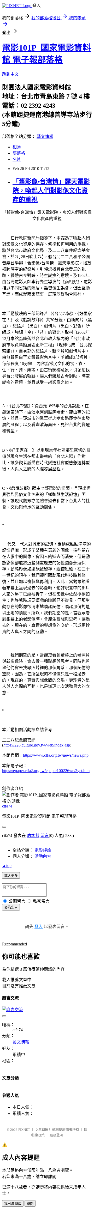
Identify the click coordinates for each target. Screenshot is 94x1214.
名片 (17, 159)
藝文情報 (45, 136)
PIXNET (24, 1130)
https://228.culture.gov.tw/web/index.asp (36, 745)
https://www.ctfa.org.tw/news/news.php (56, 755)
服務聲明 (56, 1135)
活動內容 (42, 856)
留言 (44, 835)
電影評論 (42, 850)
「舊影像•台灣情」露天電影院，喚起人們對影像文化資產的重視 (51, 190)
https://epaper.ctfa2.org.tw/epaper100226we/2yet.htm (46, 770)
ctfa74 (7, 806)
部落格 (19, 153)
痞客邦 (33, 835)
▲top (6, 865)
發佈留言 (11, 907)
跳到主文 (10, 74)
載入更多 (11, 876)
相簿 (17, 147)
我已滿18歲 (12, 1204)
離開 (30, 1204)
